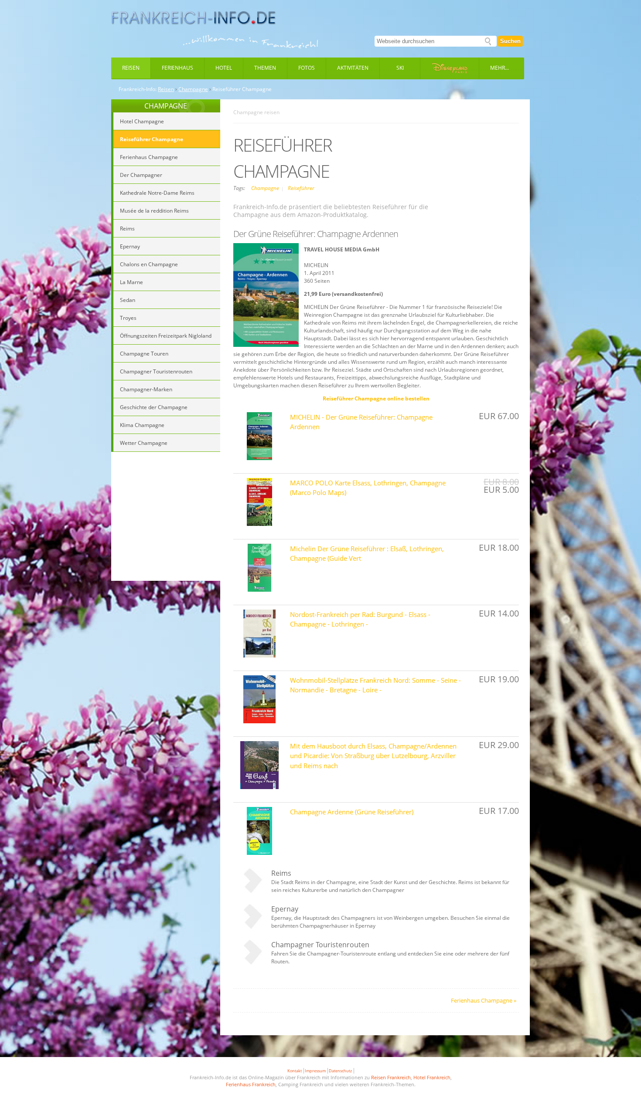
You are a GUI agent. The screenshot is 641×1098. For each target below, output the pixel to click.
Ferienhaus (177, 67)
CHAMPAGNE (165, 106)
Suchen (510, 41)
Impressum (315, 1071)
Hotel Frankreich (431, 1077)
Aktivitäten (352, 67)
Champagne (193, 89)
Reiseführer (301, 188)
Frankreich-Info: (138, 89)
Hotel (223, 67)
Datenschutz (340, 1071)
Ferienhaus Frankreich (251, 1084)
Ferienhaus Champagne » (483, 1000)
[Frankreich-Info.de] (193, 18)
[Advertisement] (165, 517)
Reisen (131, 67)
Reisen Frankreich (391, 1077)
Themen (265, 67)
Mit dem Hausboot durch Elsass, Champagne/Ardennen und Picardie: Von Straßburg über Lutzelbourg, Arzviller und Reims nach (373, 756)
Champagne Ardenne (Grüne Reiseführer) (351, 811)
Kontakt (294, 1071)
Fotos (306, 67)
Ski (400, 67)
